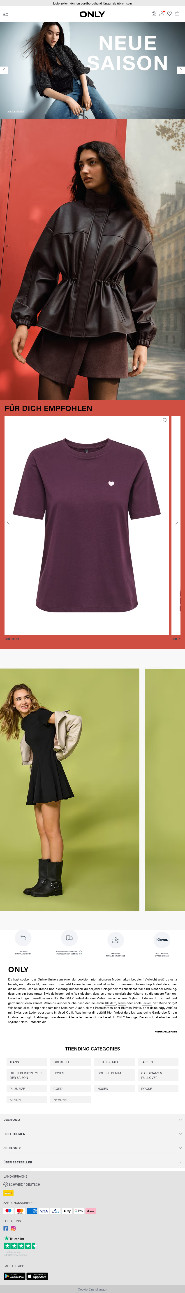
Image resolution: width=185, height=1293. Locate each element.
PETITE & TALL (108, 1062)
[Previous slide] (4, 70)
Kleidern (110, 1003)
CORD (57, 1088)
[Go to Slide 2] (92, 111)
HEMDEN (60, 1099)
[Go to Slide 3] (100, 111)
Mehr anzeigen (166, 1031)
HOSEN (58, 1073)
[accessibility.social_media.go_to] (5, 1229)
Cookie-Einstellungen (92, 1289)
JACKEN (147, 1062)
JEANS (14, 1062)
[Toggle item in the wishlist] (10, 420)
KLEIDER (16, 1099)
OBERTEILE (61, 1062)
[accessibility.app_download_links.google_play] (14, 1280)
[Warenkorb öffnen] (177, 14)
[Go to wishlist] (169, 14)
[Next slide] (181, 70)
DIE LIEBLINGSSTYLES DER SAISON (26, 1075)
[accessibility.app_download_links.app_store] (37, 1280)
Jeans (122, 1003)
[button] (100, 525)
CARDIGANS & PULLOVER (151, 1075)
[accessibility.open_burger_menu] (5, 14)
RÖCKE (146, 1088)
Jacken (147, 1003)
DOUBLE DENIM (109, 1073)
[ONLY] (92, 16)
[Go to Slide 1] (84, 111)
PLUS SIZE (17, 1088)
